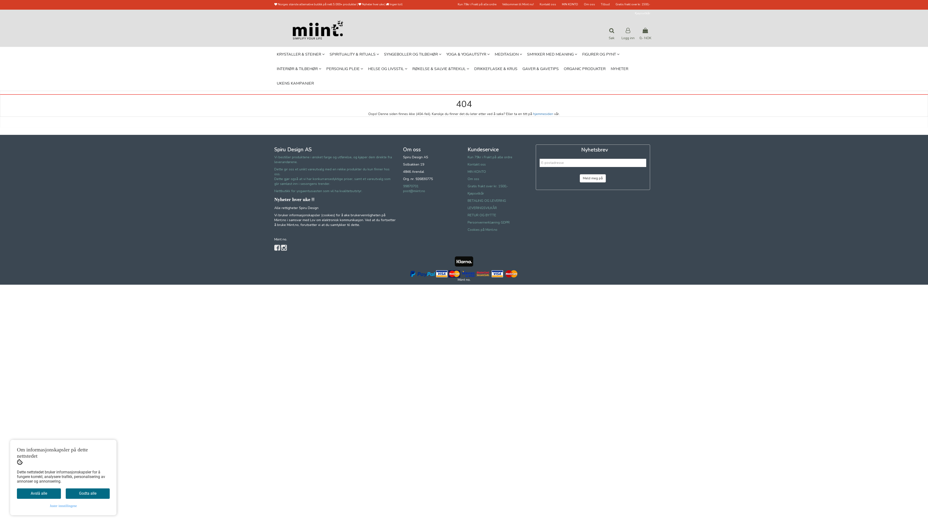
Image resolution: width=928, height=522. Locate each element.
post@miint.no (414, 191)
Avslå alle (39, 493)
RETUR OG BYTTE (482, 215)
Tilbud (605, 4)
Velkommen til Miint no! (518, 4)
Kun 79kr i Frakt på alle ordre (477, 4)
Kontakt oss (548, 4)
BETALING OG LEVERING (487, 200)
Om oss (589, 4)
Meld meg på (593, 178)
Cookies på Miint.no (482, 229)
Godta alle (87, 493)
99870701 (411, 186)
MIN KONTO (570, 4)
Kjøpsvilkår (642, 13)
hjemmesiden (543, 114)
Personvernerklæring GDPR (489, 222)
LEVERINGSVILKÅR (482, 208)
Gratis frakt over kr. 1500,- (633, 4)
